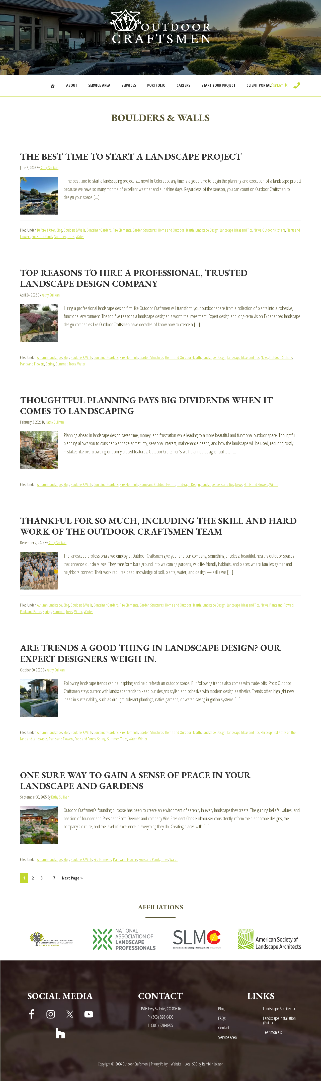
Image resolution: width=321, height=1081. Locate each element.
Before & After (46, 230)
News (257, 230)
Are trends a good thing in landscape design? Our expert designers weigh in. (150, 653)
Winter (273, 484)
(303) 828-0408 (162, 1017)
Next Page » (72, 879)
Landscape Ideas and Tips (236, 230)
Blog (59, 230)
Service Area (227, 1037)
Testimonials (272, 1032)
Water (80, 236)
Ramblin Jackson (212, 1064)
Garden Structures (144, 230)
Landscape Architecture (280, 1009)
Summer (60, 236)
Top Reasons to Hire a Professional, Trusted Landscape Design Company (134, 278)
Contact (223, 1028)
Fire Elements (122, 230)
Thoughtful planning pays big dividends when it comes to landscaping (146, 405)
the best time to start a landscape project (131, 156)
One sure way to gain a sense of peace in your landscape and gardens (135, 780)
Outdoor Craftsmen (160, 26)
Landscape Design (206, 230)
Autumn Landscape (49, 357)
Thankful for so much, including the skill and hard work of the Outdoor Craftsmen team (158, 526)
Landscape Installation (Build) (279, 1020)
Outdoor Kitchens (273, 230)
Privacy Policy (159, 1064)
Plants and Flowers (32, 364)
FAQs (222, 1018)
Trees (70, 236)
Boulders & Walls (74, 230)
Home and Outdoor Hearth (176, 230)
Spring (50, 364)
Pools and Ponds (42, 236)
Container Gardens (99, 230)
